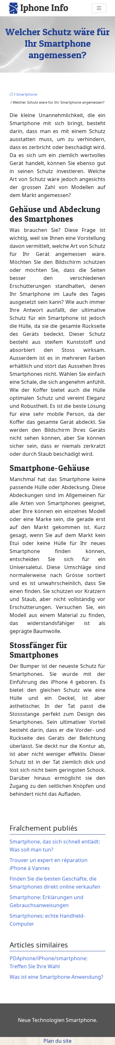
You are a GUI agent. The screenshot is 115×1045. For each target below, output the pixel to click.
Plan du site (57, 1040)
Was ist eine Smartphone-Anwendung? (56, 976)
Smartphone (26, 94)
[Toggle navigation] (99, 8)
